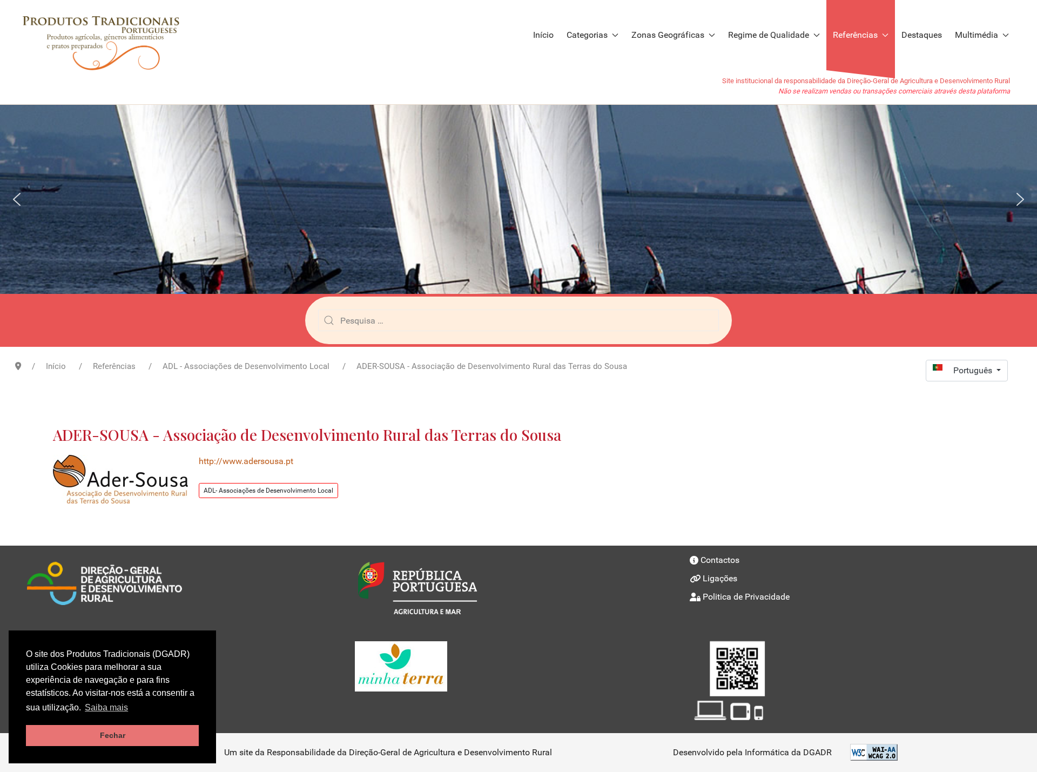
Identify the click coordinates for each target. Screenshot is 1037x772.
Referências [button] (855, 35)
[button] (16, 199)
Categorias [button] (587, 35)
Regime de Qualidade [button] (768, 35)
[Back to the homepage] (106, 35)
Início (543, 35)
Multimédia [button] (976, 35)
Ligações (720, 578)
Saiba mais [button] (106, 707)
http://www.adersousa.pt (246, 461)
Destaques (921, 35)
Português (973, 370)
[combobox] (518, 320)
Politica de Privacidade (746, 597)
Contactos (720, 560)
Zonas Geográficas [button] (667, 35)
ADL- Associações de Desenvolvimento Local (268, 490)
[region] (518, 199)
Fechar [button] (112, 735)
